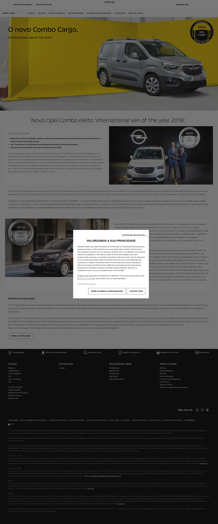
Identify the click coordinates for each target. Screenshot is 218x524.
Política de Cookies (85, 278)
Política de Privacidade (86, 284)
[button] (134, 235)
